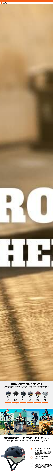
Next (49, 397)
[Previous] (2, 193)
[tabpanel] (8, 398)
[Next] (50, 193)
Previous (3, 397)
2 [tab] (26, 405)
